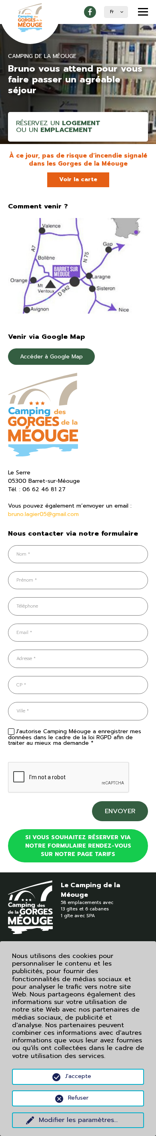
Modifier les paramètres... (78, 1120)
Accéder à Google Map (51, 356)
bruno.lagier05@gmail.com (43, 514)
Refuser (78, 1098)
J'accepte (78, 1076)
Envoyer (120, 811)
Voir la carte (78, 179)
